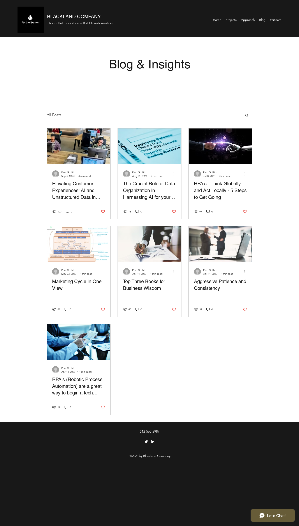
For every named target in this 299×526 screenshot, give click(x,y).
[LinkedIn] (153, 441)
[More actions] (104, 174)
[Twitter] (146, 441)
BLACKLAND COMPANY (74, 16)
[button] (247, 115)
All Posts (54, 114)
